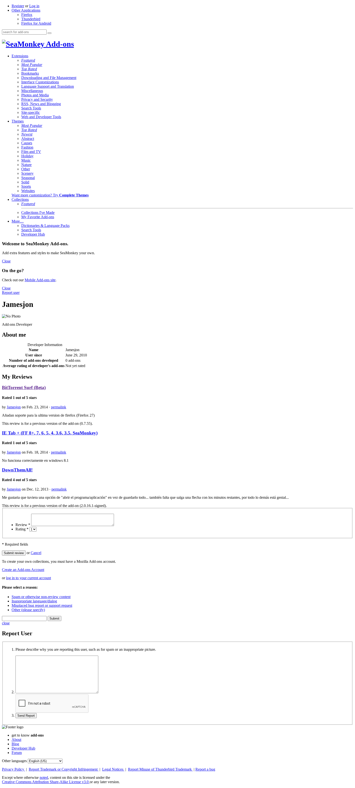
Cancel (36, 553)
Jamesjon (14, 407)
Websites (28, 191)
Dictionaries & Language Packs (45, 226)
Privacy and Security (37, 99)
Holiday (27, 156)
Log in (34, 6)
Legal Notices (113, 769)
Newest (26, 134)
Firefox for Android (36, 23)
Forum (17, 753)
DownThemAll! (17, 469)
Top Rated (29, 69)
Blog (15, 744)
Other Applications (26, 10)
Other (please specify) (28, 610)
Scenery (27, 173)
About (16, 739)
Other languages (14, 761)
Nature (26, 165)
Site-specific (30, 112)
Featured (28, 60)
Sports (26, 186)
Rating (21, 529)
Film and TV (31, 152)
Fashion (27, 147)
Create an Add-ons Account (23, 570)
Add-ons (59, 44)
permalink (58, 407)
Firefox (26, 15)
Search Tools (31, 108)
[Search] (49, 33)
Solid (25, 182)
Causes (26, 143)
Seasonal (28, 178)
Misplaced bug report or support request (42, 605)
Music (26, 160)
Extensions (20, 56)
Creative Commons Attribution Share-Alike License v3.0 (46, 782)
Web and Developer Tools (41, 117)
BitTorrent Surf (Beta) (24, 387)
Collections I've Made (38, 212)
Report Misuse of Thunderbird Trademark (160, 769)
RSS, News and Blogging (41, 104)
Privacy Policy (13, 769)
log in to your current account (28, 578)
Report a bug (205, 769)
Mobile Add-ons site (40, 280)
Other (25, 169)
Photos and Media (35, 95)
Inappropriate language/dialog (34, 601)
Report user (11, 292)
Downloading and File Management (48, 78)
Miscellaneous (32, 91)
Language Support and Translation (47, 86)
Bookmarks (30, 73)
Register (18, 6)
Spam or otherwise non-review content (41, 597)
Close (6, 261)
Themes (18, 121)
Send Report (26, 715)
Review (22, 525)
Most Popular (31, 65)
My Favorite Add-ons (37, 217)
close (6, 623)
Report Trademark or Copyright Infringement (64, 769)
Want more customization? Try (50, 195)
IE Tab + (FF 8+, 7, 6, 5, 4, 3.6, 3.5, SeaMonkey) (50, 432)
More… (18, 221)
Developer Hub (33, 234)
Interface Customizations (40, 82)
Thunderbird (30, 19)
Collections (20, 199)
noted (44, 777)
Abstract (27, 139)
